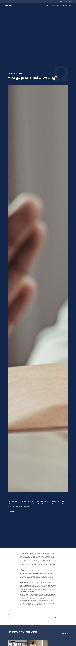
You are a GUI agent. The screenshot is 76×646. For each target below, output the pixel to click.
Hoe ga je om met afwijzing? (17, 73)
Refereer (70, 1)
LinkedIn (61, 1)
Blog (10, 73)
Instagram (65, 1)
